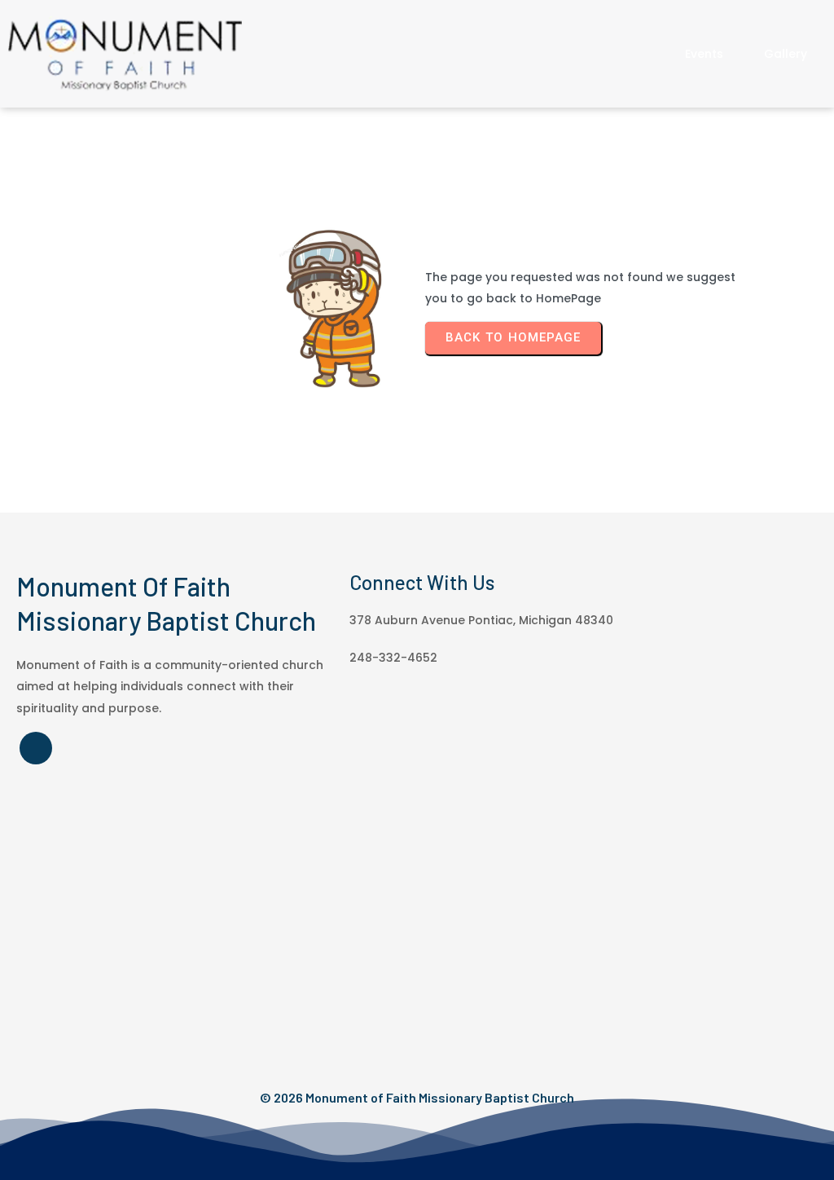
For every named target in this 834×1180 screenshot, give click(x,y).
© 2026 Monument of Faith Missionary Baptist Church (417, 1097)
